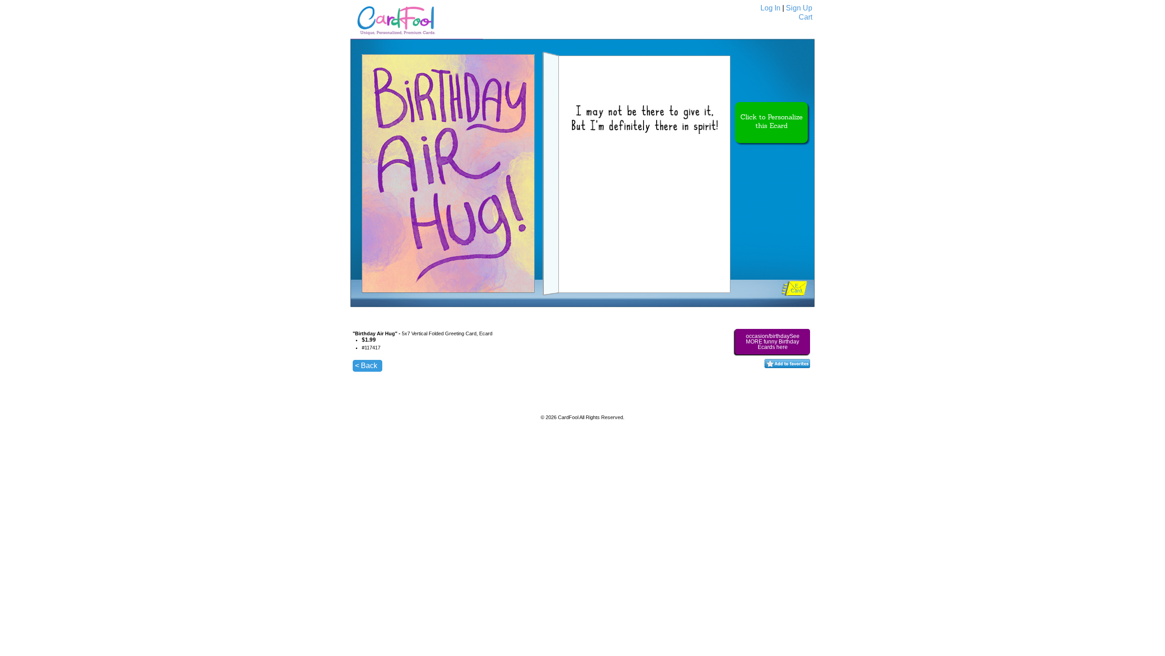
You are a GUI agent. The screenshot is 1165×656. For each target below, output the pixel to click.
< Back (366, 365)
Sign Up (799, 8)
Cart (805, 17)
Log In (770, 8)
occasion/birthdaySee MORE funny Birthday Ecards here (773, 341)
